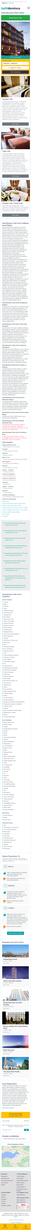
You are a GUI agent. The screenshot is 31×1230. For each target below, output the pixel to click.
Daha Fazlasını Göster (15, 933)
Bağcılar (11, 983)
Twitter (3, 1197)
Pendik (10, 1073)
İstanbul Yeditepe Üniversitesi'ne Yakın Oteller (15, 510)
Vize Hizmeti (4, 1183)
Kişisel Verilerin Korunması (16, 1220)
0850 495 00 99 (21, 1202)
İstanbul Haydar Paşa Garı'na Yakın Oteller (14, 503)
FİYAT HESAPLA (16, 72)
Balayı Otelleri (20, 1183)
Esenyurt (11, 1006)
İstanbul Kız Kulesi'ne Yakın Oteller (11, 505)
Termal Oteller (21, 1176)
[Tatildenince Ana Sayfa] (10, 8)
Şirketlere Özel (5, 1178)
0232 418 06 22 (21, 1200)
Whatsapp (26, 1228)
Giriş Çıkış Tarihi (6, 61)
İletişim (3, 1185)
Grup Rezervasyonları (7, 1180)
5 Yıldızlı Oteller (21, 1187)
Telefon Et (15, 1228)
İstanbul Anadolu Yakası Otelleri (11, 512)
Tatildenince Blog (6, 1205)
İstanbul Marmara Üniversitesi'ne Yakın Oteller (15, 508)
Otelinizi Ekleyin (21, 1195)
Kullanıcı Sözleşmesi (16, 1222)
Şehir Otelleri (6, 514)
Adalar (10, 961)
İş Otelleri (5, 516)
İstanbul (5, 961)
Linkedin (3, 1203)
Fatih (10, 1030)
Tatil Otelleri (20, 1178)
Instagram (4, 1199)
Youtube (3, 1201)
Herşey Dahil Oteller (22, 1180)
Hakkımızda (4, 1176)
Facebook (3, 1195)
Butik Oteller (5, 501)
